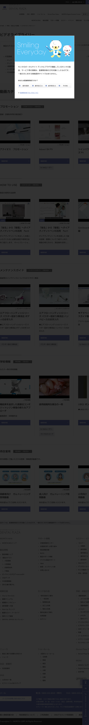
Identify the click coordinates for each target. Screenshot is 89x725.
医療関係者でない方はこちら (29, 93)
